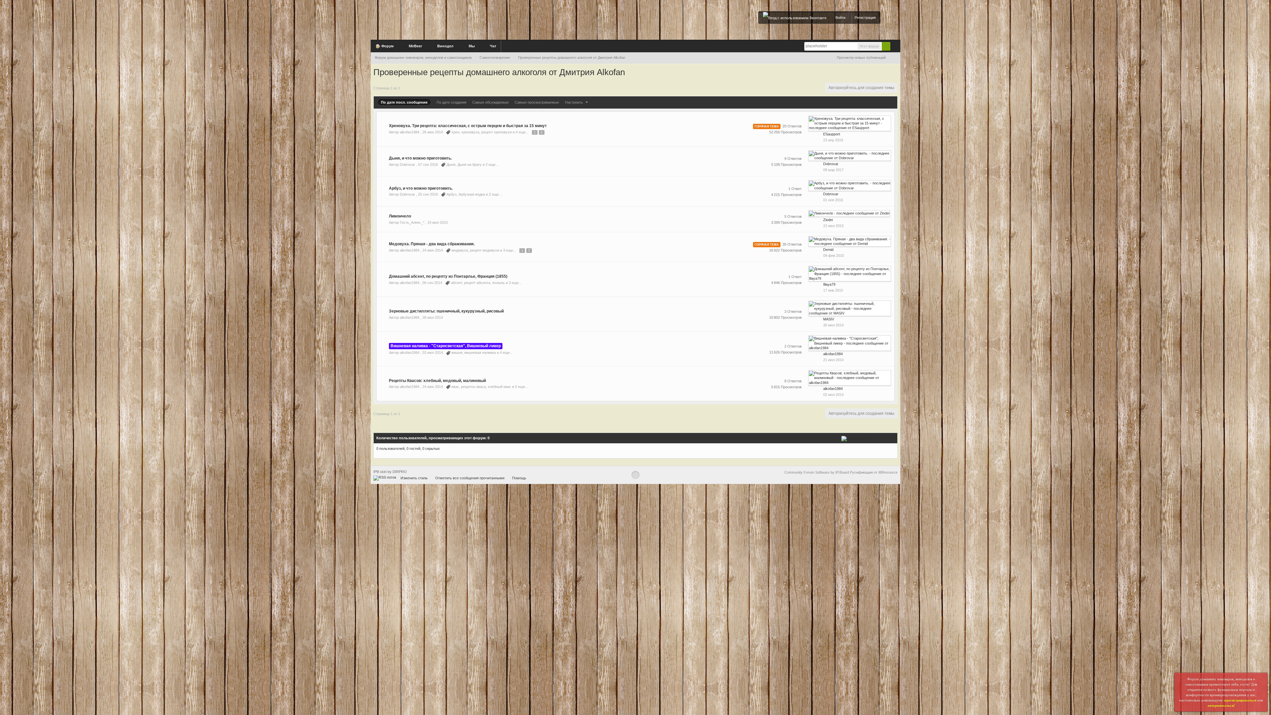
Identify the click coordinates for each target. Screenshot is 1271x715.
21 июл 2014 (833, 360)
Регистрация (865, 18)
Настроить (574, 102)
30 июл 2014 (833, 325)
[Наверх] (635, 475)
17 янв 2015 (833, 290)
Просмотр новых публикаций (861, 58)
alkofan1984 (885, 438)
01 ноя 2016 (833, 200)
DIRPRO (400, 472)
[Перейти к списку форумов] (453, 17)
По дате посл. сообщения (404, 102)
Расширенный (894, 46)
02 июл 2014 (833, 395)
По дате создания (451, 102)
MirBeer (415, 46)
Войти (840, 18)
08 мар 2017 (833, 170)
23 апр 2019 (833, 140)
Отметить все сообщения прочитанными (469, 478)
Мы (471, 46)
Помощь (519, 478)
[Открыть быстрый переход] (895, 57)
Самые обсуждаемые (490, 102)
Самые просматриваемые (537, 102)
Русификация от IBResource (873, 472)
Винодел (444, 46)
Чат (492, 46)
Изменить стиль (414, 478)
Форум (387, 46)
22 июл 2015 (833, 226)
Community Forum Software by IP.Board (816, 472)
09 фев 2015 (833, 256)
